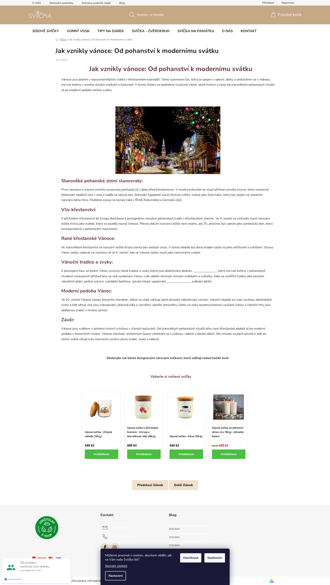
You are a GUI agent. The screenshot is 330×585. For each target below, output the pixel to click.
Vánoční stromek (205, 271)
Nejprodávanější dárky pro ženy (190, 526)
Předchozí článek (150, 485)
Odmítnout (190, 558)
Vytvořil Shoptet (286, 581)
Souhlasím (214, 558)
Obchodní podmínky (61, 3)
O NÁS (36, 3)
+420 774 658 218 (124, 536)
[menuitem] (46, 31)
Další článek (183, 485)
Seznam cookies (116, 566)
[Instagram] (114, 547)
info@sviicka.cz (120, 528)
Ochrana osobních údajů (96, 3)
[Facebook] (105, 547)
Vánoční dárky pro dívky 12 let (190, 542)
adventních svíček (179, 281)
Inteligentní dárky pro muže (188, 534)
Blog (122, 3)
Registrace (288, 3)
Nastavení (115, 576)
